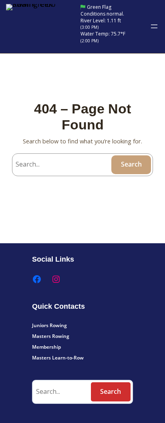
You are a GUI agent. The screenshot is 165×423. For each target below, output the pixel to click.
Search (131, 164)
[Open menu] (154, 26)
